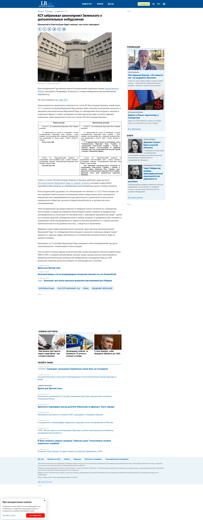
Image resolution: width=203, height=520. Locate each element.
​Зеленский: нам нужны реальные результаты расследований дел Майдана (75, 280)
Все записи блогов (135, 197)
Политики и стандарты (93, 459)
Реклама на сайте (53, 459)
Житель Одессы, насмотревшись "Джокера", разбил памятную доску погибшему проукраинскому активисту (75, 431)
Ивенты (67, 459)
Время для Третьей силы (49, 267)
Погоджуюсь (35, 515)
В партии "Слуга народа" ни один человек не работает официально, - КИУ (70, 451)
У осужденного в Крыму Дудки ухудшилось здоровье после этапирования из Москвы (75, 422)
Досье (111, 4)
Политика (49, 11)
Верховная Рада (46, 288)
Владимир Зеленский (102, 288)
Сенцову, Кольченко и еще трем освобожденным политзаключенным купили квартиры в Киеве (77, 378)
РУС (158, 4)
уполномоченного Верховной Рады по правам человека (64, 183)
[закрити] (44, 500)
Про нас (41, 459)
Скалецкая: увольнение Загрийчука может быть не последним (73, 368)
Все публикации (134, 129)
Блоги (100, 4)
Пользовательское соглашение (117, 459)
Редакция (77, 459)
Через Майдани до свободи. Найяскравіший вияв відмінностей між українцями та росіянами (145, 175)
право (86, 288)
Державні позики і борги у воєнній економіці (152, 145)
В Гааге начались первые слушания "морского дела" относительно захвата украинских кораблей (74, 442)
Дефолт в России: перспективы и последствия (143, 116)
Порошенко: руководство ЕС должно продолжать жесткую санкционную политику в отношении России (75, 397)
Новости (86, 4)
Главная (40, 11)
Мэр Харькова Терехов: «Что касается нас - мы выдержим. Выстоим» (145, 76)
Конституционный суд (69, 288)
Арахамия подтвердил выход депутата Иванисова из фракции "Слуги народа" (76, 406)
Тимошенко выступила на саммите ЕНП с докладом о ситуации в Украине (70, 414)
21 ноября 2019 (59, 11)
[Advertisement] (80, 310)
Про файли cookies (8, 515)
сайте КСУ (62, 99)
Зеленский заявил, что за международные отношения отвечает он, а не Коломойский (77, 274)
